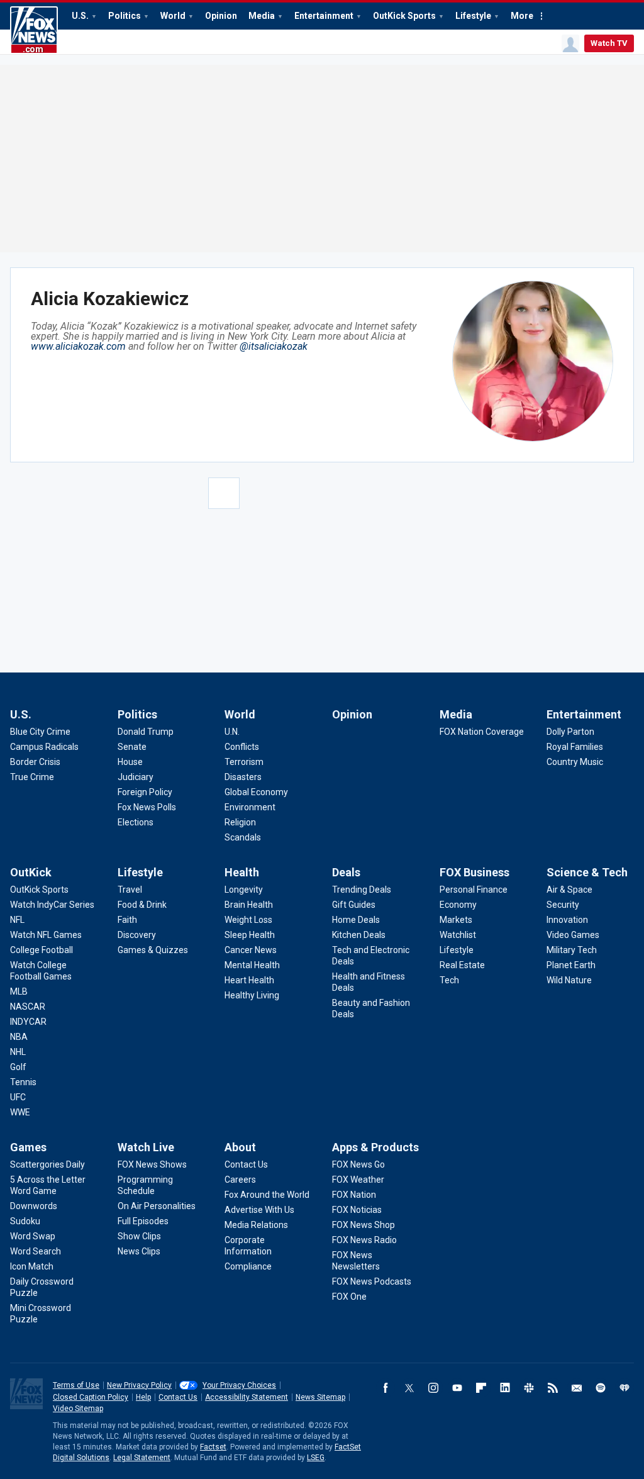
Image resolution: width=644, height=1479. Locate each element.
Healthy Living (252, 995)
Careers (240, 1180)
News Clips (139, 1251)
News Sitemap (320, 1397)
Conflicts (242, 747)
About (240, 1147)
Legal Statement (141, 1457)
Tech (449, 980)
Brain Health (249, 905)
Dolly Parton (570, 732)
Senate (132, 747)
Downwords (33, 1206)
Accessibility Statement (246, 1397)
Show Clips (139, 1236)
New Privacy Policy (139, 1385)
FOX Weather (358, 1180)
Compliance (248, 1266)
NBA (19, 1037)
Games (28, 1147)
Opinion (221, 16)
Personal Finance (474, 890)
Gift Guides (353, 905)
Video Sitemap (78, 1408)
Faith (127, 920)
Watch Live (146, 1147)
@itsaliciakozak (274, 346)
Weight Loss (248, 920)
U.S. (80, 16)
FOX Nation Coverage (482, 732)
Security (563, 905)
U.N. (232, 732)
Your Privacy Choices (239, 1385)
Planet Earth (571, 965)
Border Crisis (35, 762)
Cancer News (251, 950)
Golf (18, 1067)
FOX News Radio (364, 1240)
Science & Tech (587, 872)
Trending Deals (361, 890)
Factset (213, 1447)
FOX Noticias (357, 1210)
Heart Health (249, 980)
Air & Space (569, 890)
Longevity (244, 890)
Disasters (243, 777)
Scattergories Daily (47, 1164)
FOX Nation (354, 1195)
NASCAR (27, 1007)
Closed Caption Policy (90, 1397)
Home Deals (356, 920)
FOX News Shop (363, 1225)
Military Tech (572, 950)
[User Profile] (570, 43)
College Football (41, 950)
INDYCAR (28, 1022)
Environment (250, 807)
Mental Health (252, 965)
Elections (135, 822)
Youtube (457, 1387)
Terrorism (244, 762)
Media (261, 16)
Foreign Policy (145, 792)
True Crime (32, 777)
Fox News (34, 30)
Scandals (243, 837)
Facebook (385, 1387)
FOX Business (474, 872)
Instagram (433, 1387)
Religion (240, 822)
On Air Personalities (157, 1206)
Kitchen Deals (359, 935)
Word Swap (32, 1236)
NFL (17, 920)
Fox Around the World (267, 1195)
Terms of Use (76, 1385)
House (130, 762)
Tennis (23, 1082)
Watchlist (458, 935)
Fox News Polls (147, 807)
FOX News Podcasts (371, 1281)
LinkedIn (505, 1387)
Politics (124, 16)
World (173, 16)
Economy (458, 905)
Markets (456, 920)
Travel (130, 890)
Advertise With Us (259, 1210)
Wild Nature (569, 980)
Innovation (567, 920)
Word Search (35, 1251)
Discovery (137, 935)
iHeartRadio (624, 1387)
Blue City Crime (40, 732)
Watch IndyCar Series (52, 905)
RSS (552, 1387)
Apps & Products (375, 1147)
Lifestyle (473, 16)
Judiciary (135, 777)
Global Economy (256, 792)
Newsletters (576, 1387)
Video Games (573, 935)
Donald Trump (146, 732)
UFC (18, 1097)
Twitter (409, 1387)
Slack (528, 1387)
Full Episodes (143, 1221)
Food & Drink (142, 905)
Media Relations (256, 1225)
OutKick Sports (404, 16)
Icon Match (31, 1266)
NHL (18, 1052)
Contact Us (246, 1164)
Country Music (575, 762)
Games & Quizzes (153, 950)
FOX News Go (358, 1164)
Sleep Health (250, 935)
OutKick (31, 872)
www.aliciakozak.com (78, 346)
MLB (19, 991)
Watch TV (609, 43)
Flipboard (481, 1387)
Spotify (600, 1387)
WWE (20, 1112)
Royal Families (575, 747)
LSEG (316, 1457)
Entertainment (323, 16)
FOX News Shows (152, 1164)
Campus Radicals (44, 747)
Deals (346, 872)
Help (143, 1397)
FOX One (349, 1297)
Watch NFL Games (46, 935)
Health (242, 872)
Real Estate (462, 965)
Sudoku (25, 1221)
